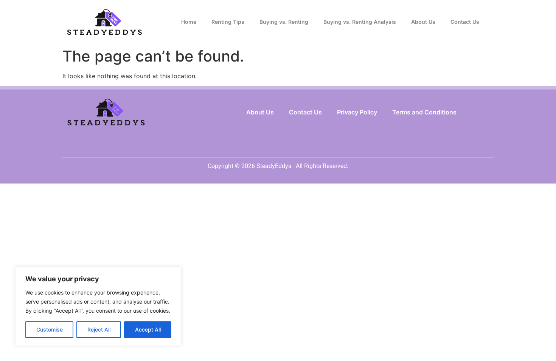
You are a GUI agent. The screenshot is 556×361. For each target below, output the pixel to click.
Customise (49, 329)
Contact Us (464, 22)
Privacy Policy (357, 112)
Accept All (148, 329)
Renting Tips (227, 22)
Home (188, 22)
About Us (423, 22)
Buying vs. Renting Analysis (359, 22)
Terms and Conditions (424, 112)
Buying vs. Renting (283, 22)
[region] (98, 306)
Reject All (98, 329)
